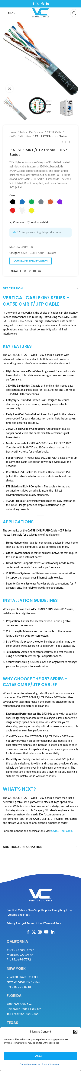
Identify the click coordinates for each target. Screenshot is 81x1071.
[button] (75, 1032)
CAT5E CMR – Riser (20, 136)
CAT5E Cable (54, 132)
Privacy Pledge (16, 923)
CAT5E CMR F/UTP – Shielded (51, 136)
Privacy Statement (51, 1064)
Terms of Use (34, 923)
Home (13, 132)
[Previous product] (62, 142)
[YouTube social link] (34, 271)
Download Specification (30, 260)
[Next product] (70, 142)
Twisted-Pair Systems (32, 132)
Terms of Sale (52, 923)
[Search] (74, 13)
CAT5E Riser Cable (61, 831)
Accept (40, 1056)
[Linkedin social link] (47, 3)
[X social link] (37, 3)
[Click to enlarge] (9, 88)
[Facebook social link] (33, 3)
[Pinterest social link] (42, 3)
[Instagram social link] (30, 271)
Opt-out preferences (30, 1064)
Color (12, 195)
